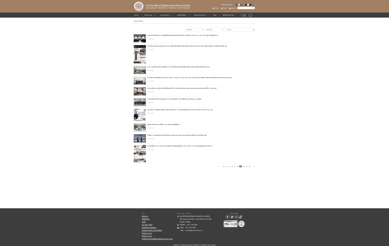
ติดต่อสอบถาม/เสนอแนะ (149, 227)
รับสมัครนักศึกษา (181, 15)
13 (229, 166)
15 (235, 166)
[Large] (241, 4)
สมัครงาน (145, 216)
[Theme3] (250, 4)
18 (243, 166)
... (220, 166)
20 (249, 166)
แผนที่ (143, 221)
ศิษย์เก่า (225, 8)
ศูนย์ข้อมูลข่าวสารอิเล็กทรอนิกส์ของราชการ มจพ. (157, 238)
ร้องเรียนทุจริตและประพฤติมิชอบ (152, 230)
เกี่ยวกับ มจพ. (148, 15)
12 (226, 166)
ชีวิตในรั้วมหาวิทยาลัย (228, 15)
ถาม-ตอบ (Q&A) (147, 224)
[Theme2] (248, 4)
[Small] (236, 4)
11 (223, 166)
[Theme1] (246, 4)
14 (232, 166)
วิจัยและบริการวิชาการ (200, 15)
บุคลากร (234, 8)
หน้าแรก (136, 15)
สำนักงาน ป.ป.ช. (147, 233)
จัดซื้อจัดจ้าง (146, 219)
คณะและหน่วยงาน (165, 15)
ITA (242, 15)
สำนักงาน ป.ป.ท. (147, 236)
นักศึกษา (217, 8)
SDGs (250, 15)
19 (246, 166)
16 (237, 166)
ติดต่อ (214, 15)
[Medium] (239, 4)
